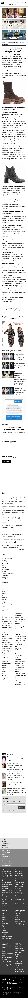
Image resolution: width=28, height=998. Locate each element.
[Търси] (23, 3)
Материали (18, 963)
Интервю (4, 562)
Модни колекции (6, 871)
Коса (3, 588)
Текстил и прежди (20, 950)
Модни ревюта (6, 873)
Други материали (20, 646)
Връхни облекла (6, 615)
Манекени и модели (7, 880)
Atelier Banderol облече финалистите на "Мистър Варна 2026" (13, 502)
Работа (17, 967)
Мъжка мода (18, 873)
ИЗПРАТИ (6, 461)
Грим (3, 589)
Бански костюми (7, 632)
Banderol (17, 917)
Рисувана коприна (7, 627)
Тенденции (5, 886)
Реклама (4, 841)
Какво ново (18, 682)
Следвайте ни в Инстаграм (10, 317)
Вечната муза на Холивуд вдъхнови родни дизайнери (14, 507)
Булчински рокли (6, 619)
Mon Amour (18, 923)
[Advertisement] (14, 477)
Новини (4, 493)
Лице (3, 586)
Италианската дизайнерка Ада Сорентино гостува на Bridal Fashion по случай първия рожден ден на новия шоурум (13, 519)
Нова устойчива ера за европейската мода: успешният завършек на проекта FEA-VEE (13, 512)
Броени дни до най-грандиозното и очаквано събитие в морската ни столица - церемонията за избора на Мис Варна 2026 (15, 767)
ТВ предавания (19, 669)
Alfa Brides (18, 915)
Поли (3, 858)
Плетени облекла (7, 623)
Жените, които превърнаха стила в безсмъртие (12, 531)
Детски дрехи (6, 659)
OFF (11, 443)
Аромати (4, 599)
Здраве (4, 603)
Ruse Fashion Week (7, 938)
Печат (17, 642)
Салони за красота (20, 619)
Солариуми (18, 625)
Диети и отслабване (8, 604)
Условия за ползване (7, 845)
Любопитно (5, 565)
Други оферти (19, 969)
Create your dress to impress (15, 994)
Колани (4, 671)
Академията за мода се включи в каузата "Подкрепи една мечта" (14, 535)
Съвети (4, 601)
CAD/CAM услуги (20, 640)
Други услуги (18, 648)
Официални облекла (7, 617)
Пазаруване (5, 575)
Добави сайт (5, 843)
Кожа (3, 591)
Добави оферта (19, 971)
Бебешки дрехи (6, 661)
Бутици (4, 636)
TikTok (19, 987)
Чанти (4, 669)
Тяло (3, 595)
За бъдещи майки (7, 638)
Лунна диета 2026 (7, 936)
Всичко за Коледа (20, 894)
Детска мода (19, 875)
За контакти (5, 847)
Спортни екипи (6, 865)
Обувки (4, 679)
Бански (4, 653)
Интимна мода (6, 897)
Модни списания (19, 665)
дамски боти (15, 308)
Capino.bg (4, 996)
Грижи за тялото (7, 892)
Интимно (4, 606)
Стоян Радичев (19, 925)
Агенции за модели (20, 652)
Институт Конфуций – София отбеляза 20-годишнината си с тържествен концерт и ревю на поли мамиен (16, 791)
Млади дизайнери (7, 884)
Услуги (17, 965)
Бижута (4, 667)
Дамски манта (6, 860)
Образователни (19, 663)
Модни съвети (6, 564)
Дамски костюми (7, 861)
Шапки (4, 675)
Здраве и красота (7, 890)
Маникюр (4, 593)
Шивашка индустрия (8, 573)
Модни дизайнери (7, 634)
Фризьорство (19, 617)
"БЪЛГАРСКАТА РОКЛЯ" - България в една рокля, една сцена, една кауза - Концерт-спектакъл (15, 776)
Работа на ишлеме (20, 638)
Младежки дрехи (6, 663)
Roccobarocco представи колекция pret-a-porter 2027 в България (15, 758)
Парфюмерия (18, 613)
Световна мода (6, 569)
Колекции (4, 560)
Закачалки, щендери (20, 636)
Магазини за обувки (20, 675)
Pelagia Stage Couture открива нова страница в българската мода (12, 546)
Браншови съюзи (20, 661)
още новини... (22, 549)
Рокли (3, 854)
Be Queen (17, 919)
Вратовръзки (6, 652)
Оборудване (18, 644)
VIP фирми (18, 680)
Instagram (4, 989)
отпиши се (17, 810)
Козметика (5, 597)
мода (19, 310)
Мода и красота (13, 42)
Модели (17, 657)
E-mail (5, 804)
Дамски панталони (7, 863)
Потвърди (21, 807)
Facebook (13, 987)
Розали (13, 992)
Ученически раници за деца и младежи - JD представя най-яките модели (14, 498)
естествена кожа (7, 310)
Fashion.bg (5, 42)
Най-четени (10, 754)
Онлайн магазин (6, 850)
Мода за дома (5, 571)
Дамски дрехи (6, 852)
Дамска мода (18, 871)
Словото (18, 992)
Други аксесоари (6, 680)
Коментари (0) (10, 299)
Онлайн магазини (20, 684)
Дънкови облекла (7, 648)
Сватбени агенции (20, 667)
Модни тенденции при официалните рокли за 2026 (19, 365)
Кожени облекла (6, 625)
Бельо (3, 631)
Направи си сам (6, 579)
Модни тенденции (7, 558)
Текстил (17, 631)
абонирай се (7, 810)
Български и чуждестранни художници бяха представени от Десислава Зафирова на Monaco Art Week (13, 540)
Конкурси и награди (7, 882)
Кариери (4, 567)
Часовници (5, 677)
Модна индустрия (7, 875)
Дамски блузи (6, 856)
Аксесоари (5, 896)
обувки (15, 310)
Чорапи (4, 673)
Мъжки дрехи (19, 946)
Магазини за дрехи (20, 673)
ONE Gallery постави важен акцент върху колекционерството (14, 526)
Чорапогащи (5, 629)
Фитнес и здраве (20, 627)
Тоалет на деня (6, 577)
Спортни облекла (7, 621)
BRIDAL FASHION (20, 921)
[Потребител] (26, 3)
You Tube (10, 989)
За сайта (4, 839)
